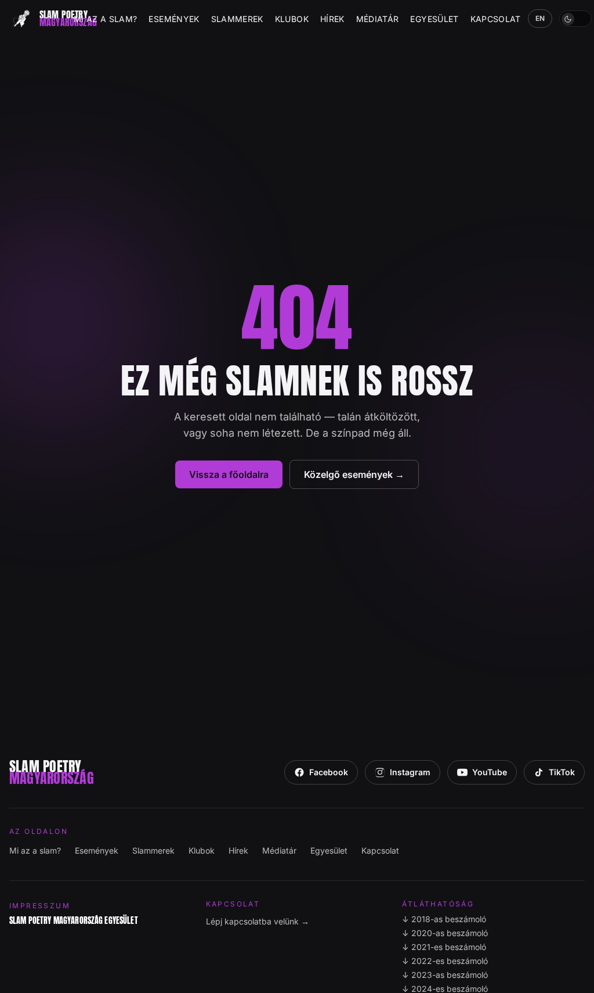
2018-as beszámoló (444, 919)
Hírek (332, 19)
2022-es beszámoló (445, 961)
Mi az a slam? (105, 19)
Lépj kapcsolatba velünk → (257, 921)
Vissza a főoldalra (229, 474)
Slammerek (237, 19)
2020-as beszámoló (445, 933)
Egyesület (434, 19)
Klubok (292, 19)
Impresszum (39, 905)
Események (173, 19)
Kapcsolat (495, 19)
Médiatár (377, 19)
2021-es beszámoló (444, 947)
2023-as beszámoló (445, 975)
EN (540, 18)
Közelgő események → (354, 474)
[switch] (575, 18)
